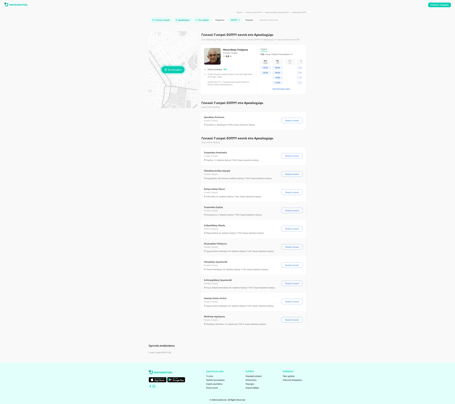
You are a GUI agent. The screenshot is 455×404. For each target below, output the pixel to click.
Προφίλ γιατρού (292, 120)
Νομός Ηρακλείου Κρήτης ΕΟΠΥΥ (277, 12)
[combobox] (161, 20)
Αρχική (239, 12)
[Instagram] (153, 386)
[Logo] (16, 4)
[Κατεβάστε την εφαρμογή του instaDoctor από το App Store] (157, 379)
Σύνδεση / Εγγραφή (439, 5)
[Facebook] (150, 386)
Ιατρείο (264, 49)
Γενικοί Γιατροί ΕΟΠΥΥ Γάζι (160, 352)
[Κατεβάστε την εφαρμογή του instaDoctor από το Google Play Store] (176, 379)
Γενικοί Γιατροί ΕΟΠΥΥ (253, 12)
